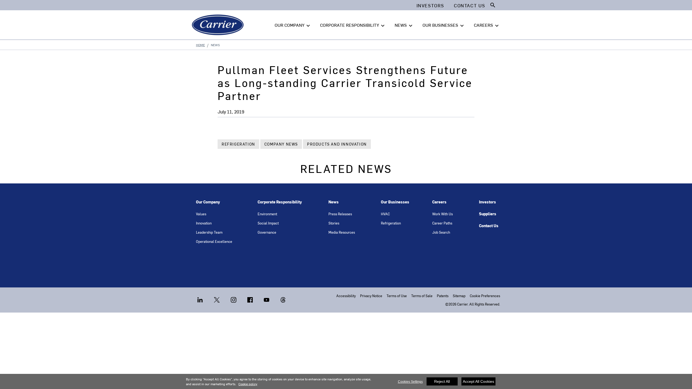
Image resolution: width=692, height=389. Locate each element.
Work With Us (442, 214)
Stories (333, 223)
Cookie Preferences (485, 295)
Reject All (442, 381)
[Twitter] (221, 299)
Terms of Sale (421, 295)
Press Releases (340, 214)
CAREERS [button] (487, 25)
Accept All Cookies (478, 381)
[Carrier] (219, 25)
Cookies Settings (410, 382)
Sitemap (459, 295)
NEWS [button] (404, 25)
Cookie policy (247, 384)
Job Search (441, 232)
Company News (281, 144)
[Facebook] (254, 299)
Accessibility (346, 295)
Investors (487, 201)
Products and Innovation (337, 144)
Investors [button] (430, 5)
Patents (442, 295)
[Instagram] (238, 299)
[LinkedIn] (205, 299)
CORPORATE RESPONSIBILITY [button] (353, 25)
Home (200, 45)
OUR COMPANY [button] (293, 25)
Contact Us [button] (469, 5)
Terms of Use (397, 295)
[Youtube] (271, 299)
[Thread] (283, 299)
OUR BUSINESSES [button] (443, 25)
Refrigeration (238, 144)
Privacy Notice (371, 295)
